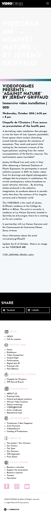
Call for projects (14, 339)
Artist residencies (14, 410)
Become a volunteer (15, 467)
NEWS (10, 337)
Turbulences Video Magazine (19, 423)
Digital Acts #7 (13, 363)
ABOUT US (12, 394)
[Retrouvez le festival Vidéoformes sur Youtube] (27, 486)
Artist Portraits (13, 426)
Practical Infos (13, 396)
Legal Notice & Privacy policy (17, 503)
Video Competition (15, 355)
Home (9, 350)
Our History (12, 446)
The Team (11, 449)
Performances (13, 361)
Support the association (17, 470)
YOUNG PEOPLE (19, 389)
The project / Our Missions (19, 443)
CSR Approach (13, 454)
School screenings (15, 405)
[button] (5, 271)
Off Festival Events (15, 382)
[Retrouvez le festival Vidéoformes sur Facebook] (6, 486)
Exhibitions (11, 352)
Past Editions (13, 369)
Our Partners (13, 451)
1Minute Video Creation (17, 402)
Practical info (13, 366)
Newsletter (11, 478)
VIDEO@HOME (14, 407)
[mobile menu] (48, 4)
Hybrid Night (13, 358)
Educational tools (14, 413)
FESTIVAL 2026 (18, 345)
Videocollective (13, 429)
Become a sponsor (15, 473)
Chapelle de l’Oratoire (16, 379)
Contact (10, 475)
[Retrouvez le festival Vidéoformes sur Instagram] (16, 486)
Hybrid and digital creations (19, 399)
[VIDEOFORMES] (12, 4)
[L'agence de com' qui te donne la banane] (11, 509)
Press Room (12, 457)
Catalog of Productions (17, 432)
